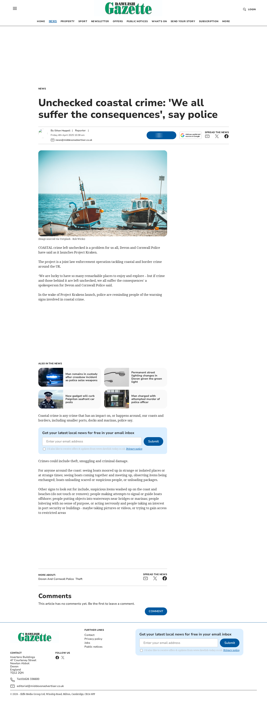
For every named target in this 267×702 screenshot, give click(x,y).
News (42, 88)
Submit (153, 441)
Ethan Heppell (62, 130)
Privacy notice (134, 448)
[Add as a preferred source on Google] (190, 135)
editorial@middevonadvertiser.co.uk (40, 686)
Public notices (93, 647)
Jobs (87, 643)
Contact (89, 635)
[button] (15, 8)
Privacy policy (93, 639)
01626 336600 (30, 679)
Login (252, 9)
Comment (156, 611)
